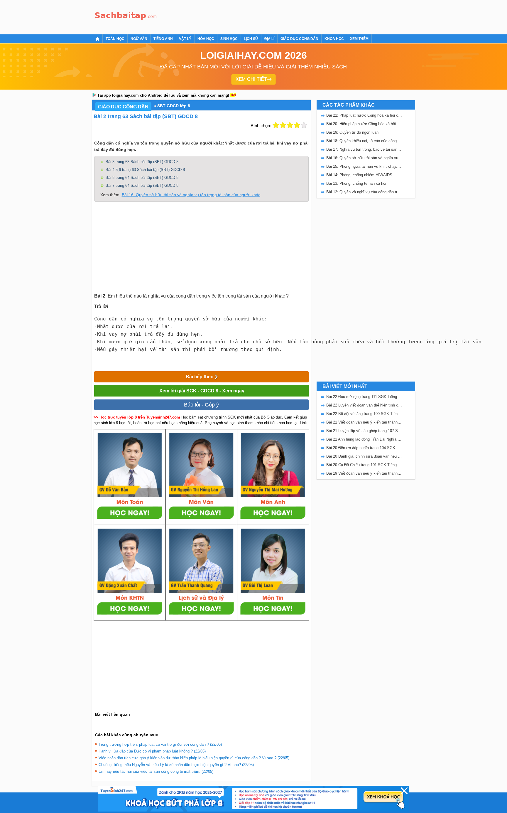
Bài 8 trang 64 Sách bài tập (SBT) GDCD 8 (142, 177)
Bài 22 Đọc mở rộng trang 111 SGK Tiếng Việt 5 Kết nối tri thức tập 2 (364, 396)
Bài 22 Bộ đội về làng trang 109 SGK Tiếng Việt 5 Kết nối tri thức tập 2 (364, 413)
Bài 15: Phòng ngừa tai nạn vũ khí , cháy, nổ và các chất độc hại (364, 166)
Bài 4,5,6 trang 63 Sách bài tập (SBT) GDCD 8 (145, 169)
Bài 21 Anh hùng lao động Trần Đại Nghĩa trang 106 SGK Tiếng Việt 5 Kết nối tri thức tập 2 (364, 439)
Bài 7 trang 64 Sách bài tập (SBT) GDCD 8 (142, 185)
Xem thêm (359, 39)
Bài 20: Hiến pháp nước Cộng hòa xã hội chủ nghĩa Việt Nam (364, 124)
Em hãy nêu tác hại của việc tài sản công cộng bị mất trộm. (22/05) (156, 771)
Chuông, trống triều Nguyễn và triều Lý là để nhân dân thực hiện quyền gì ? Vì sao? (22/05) (176, 764)
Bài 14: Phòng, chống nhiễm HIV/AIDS (359, 175)
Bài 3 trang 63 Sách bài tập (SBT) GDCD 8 (142, 161)
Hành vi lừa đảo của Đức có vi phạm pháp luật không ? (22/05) (152, 751)
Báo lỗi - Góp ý (201, 405)
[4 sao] (296, 125)
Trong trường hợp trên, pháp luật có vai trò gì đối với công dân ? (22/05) (160, 744)
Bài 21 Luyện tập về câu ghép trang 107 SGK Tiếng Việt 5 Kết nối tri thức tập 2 (364, 431)
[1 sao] (275, 125)
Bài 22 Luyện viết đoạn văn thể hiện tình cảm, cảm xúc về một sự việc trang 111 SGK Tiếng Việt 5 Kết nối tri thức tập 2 (364, 405)
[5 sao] (303, 125)
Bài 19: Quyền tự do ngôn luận (352, 132)
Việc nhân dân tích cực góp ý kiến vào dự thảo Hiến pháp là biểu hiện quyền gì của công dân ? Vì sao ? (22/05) (194, 758)
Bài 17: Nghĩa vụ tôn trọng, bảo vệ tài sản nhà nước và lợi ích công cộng (364, 149)
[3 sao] (289, 125)
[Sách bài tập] (126, 16)
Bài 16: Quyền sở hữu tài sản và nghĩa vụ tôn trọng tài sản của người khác (191, 194)
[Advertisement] (266, 16)
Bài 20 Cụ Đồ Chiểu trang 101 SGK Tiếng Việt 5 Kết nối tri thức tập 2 (364, 465)
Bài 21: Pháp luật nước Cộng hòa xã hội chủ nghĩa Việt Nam (364, 115)
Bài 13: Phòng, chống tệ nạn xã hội (356, 183)
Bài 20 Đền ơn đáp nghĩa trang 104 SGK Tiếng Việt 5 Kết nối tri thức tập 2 (364, 448)
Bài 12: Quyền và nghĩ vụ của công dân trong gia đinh (364, 192)
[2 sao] (282, 125)
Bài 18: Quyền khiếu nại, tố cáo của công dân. (364, 141)
